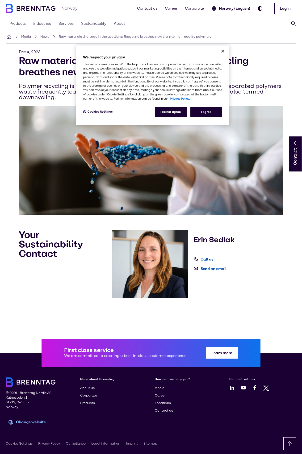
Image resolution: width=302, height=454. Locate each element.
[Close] (223, 51)
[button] (285, 8)
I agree (206, 112)
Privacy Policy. (180, 98)
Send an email (213, 268)
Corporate (194, 8)
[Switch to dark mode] (260, 8)
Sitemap (150, 444)
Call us (207, 259)
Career (171, 8)
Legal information (105, 444)
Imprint (132, 444)
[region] (152, 85)
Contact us (147, 8)
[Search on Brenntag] (293, 23)
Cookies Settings (100, 111)
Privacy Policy (49, 444)
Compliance (76, 444)
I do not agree (170, 112)
